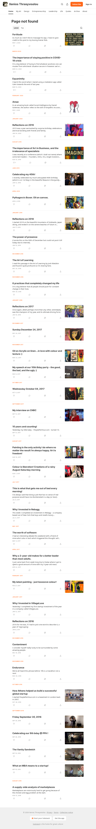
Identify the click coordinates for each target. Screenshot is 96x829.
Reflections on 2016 (23, 621)
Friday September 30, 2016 (26, 717)
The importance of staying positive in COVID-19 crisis (36, 59)
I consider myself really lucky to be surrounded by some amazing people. (35, 649)
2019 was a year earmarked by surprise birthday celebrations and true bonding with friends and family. (37, 129)
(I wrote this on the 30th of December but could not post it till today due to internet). (37, 241)
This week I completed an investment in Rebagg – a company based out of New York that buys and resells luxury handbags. (37, 514)
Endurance (18, 667)
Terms (56, 812)
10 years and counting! (24, 426)
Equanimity (18, 78)
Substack (36, 824)
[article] (48, 40)
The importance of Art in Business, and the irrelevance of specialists (35, 150)
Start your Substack (42, 818)
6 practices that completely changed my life (35, 283)
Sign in (89, 4)
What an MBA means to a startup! (30, 765)
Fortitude (17, 34)
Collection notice (66, 812)
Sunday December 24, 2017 (27, 329)
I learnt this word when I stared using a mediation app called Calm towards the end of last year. (36, 83)
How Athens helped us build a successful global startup (34, 692)
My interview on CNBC (24, 410)
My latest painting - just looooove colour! (34, 582)
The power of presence (24, 237)
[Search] (62, 4)
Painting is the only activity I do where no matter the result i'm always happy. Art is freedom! (34, 450)
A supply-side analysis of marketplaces (33, 787)
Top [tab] (22, 28)
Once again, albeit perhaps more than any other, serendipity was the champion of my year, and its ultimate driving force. (36, 311)
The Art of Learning (22, 260)
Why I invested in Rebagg (25, 509)
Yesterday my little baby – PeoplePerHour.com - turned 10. (35, 430)
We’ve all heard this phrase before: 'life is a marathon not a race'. (36, 672)
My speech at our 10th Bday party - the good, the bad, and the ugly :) (36, 369)
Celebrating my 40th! (23, 174)
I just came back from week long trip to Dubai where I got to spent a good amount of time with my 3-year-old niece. (36, 563)
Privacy (49, 812)
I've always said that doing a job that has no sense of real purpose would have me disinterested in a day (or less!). (35, 495)
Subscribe (76, 4)
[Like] (13, 45)
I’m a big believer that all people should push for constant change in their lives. (35, 287)
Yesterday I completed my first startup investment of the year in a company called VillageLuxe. (37, 607)
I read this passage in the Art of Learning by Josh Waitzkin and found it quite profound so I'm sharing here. (35, 264)
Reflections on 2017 (23, 306)
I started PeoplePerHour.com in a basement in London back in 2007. (36, 698)
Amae (15, 102)
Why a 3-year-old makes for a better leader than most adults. (35, 557)
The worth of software (24, 532)
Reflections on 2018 (23, 219)
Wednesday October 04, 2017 (28, 389)
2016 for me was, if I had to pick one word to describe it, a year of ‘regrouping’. (35, 625)
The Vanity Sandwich (23, 749)
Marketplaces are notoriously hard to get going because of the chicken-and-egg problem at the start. (36, 791)
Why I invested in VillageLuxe (28, 603)
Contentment (19, 644)
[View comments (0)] (29, 45)
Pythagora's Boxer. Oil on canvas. (30, 197)
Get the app (59, 818)
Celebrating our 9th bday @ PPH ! (30, 733)
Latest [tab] (16, 28)
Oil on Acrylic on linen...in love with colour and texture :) (37, 352)
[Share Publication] (67, 4)
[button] (11, 11)
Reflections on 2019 (23, 125)
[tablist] (18, 28)
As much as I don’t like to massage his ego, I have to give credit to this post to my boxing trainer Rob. (35, 39)
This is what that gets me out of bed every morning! (34, 490)
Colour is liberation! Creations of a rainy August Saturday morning (33, 468)
